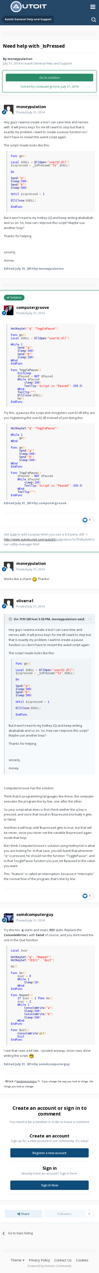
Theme (17, 1260)
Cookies (82, 1260)
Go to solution (49, 77)
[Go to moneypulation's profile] (8, 109)
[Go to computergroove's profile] (8, 310)
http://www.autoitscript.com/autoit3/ (30, 539)
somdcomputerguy (27, 1081)
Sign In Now (49, 1185)
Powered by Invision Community (49, 1266)
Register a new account (49, 1153)
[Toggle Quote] (11, 619)
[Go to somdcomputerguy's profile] (8, 917)
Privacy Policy (39, 1260)
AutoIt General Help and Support (48, 63)
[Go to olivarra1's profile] (8, 603)
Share (25, 1214)
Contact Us (63, 1260)
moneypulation (19, 59)
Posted (30, 112)
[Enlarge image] (34, 579)
